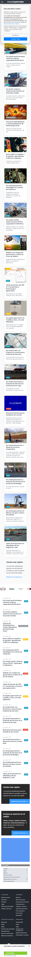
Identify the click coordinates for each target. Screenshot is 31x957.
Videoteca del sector (22, 908)
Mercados (4, 922)
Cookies (3, 908)
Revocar (9, 908)
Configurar (15, 35)
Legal (2, 904)
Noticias (18, 897)
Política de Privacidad (7, 906)
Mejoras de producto (7, 935)
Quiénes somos (5, 897)
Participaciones (20, 904)
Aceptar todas (15, 39)
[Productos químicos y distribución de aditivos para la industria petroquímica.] (21, 589)
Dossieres (4, 899)
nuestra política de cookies (11, 23)
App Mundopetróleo (21, 932)
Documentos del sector (22, 902)
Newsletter (19, 915)
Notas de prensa (20, 899)
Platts (2, 924)
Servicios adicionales (7, 933)
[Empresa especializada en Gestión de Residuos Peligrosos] (3, 589)
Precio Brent (19, 913)
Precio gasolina (20, 911)
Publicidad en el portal (22, 935)
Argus (2, 926)
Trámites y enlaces (21, 906)
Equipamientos (5, 931)
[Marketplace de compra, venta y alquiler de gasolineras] (15, 850)
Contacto (3, 902)
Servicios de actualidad (7, 929)
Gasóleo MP (19, 922)
